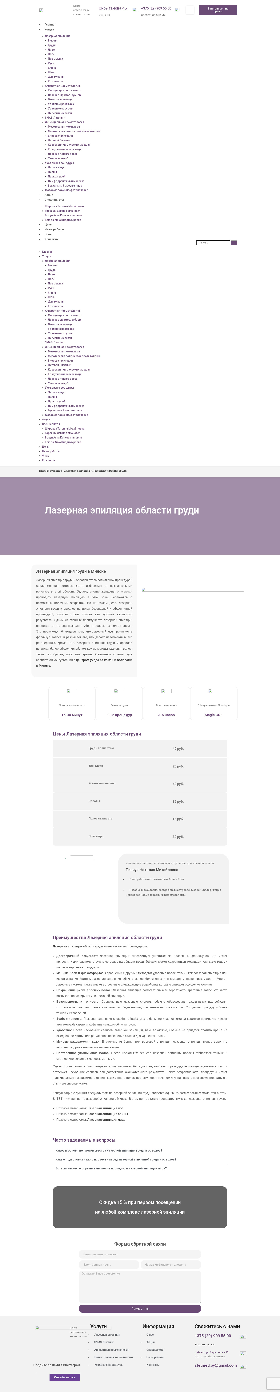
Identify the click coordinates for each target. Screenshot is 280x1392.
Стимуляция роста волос (64, 90)
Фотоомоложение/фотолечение (66, 190)
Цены (48, 224)
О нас (49, 234)
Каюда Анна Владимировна (63, 219)
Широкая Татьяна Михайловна (65, 206)
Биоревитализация (60, 135)
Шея (51, 72)
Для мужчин (56, 76)
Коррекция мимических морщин (69, 144)
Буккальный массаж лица (65, 185)
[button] (114, 246)
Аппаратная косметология (62, 85)
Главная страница (50, 470)
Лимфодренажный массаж (66, 181)
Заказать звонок (205, 1344)
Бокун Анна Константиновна (63, 215)
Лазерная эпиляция (57, 36)
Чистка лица (56, 167)
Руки (51, 63)
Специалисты (54, 199)
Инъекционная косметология (64, 122)
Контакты (51, 239)
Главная (50, 24)
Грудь (52, 270)
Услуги (49, 29)
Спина (52, 67)
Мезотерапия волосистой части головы (74, 131)
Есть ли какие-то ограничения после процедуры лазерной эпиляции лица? (111, 1168)
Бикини (52, 40)
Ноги (51, 54)
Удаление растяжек (61, 103)
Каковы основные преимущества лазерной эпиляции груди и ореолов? (109, 1150)
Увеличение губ (58, 158)
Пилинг (52, 171)
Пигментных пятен (60, 113)
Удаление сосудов (60, 108)
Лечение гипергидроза (63, 153)
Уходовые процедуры (59, 163)
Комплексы (55, 81)
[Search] (234, 242)
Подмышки (55, 58)
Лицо (51, 49)
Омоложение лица (60, 99)
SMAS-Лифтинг (55, 117)
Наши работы (54, 229)
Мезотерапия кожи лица (64, 126)
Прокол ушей (56, 176)
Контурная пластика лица (65, 149)
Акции (49, 194)
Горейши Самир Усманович (63, 210)
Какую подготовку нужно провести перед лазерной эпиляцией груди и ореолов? (116, 1159)
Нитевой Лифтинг (59, 140)
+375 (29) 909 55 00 (156, 8)
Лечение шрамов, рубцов (64, 95)
